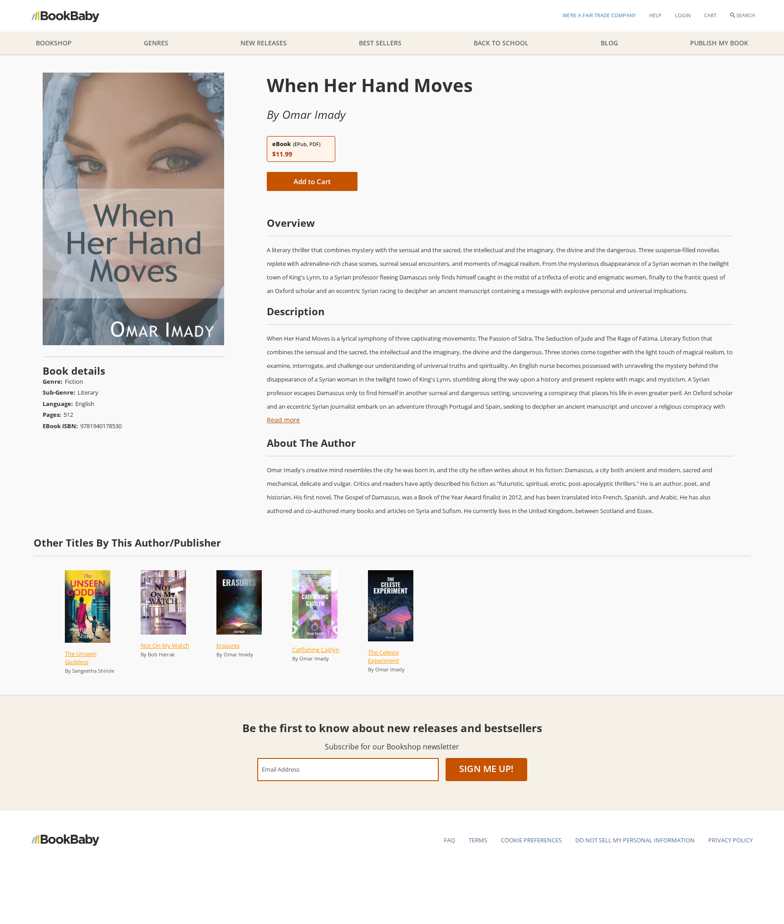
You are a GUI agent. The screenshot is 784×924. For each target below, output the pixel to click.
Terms (478, 840)
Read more (283, 420)
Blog (609, 43)
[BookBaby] (73, 16)
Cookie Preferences (531, 840)
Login (683, 15)
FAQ (449, 840)
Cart (710, 15)
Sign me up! (486, 769)
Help (655, 15)
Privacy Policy (730, 840)
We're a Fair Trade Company (599, 15)
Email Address (280, 769)
